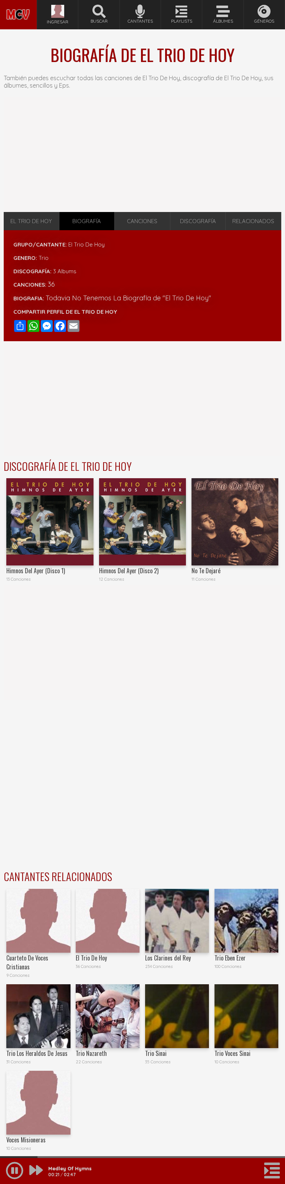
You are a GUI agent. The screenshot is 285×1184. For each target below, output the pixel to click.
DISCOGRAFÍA (198, 221)
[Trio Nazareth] (108, 1016)
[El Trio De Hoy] (108, 921)
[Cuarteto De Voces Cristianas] (38, 921)
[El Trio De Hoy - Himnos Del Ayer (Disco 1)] (49, 521)
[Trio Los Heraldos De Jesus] (38, 1016)
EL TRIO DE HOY (31, 221)
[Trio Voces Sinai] (246, 1016)
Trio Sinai (156, 1053)
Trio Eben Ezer (230, 957)
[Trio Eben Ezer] (246, 921)
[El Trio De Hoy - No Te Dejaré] (234, 521)
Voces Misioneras (26, 1139)
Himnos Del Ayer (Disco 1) (35, 570)
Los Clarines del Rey (168, 957)
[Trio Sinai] (177, 1016)
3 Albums (64, 271)
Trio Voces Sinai (232, 1053)
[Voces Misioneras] (38, 1103)
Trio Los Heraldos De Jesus (37, 1053)
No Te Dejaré (205, 570)
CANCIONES (142, 221)
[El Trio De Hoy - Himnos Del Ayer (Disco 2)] (142, 521)
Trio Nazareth (91, 1053)
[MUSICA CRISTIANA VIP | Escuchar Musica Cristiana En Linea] (18, 3)
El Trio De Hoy (86, 244)
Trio (44, 257)
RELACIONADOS (253, 221)
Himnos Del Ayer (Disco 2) (128, 570)
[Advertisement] (142, 154)
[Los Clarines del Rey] (177, 921)
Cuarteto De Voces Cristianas (27, 962)
